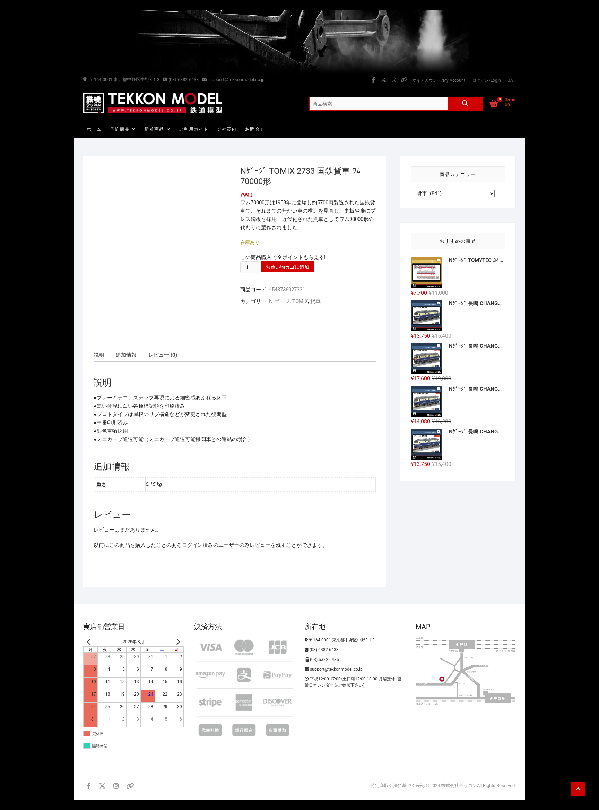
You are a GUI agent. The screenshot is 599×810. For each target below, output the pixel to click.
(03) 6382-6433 (324, 649)
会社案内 (227, 129)
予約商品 (120, 129)
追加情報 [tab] (126, 355)
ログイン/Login (486, 80)
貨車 (315, 301)
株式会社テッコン (459, 785)
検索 (465, 104)
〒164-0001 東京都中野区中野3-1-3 (123, 79)
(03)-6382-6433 (183, 79)
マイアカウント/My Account (438, 80)
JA (510, 80)
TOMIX (300, 301)
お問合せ (255, 129)
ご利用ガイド (194, 129)
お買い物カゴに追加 (287, 267)
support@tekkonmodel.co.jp (236, 79)
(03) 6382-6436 (324, 659)
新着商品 (154, 129)
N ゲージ (279, 301)
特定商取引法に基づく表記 (398, 785)
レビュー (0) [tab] (162, 355)
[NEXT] (177, 641)
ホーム (94, 129)
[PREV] (89, 641)
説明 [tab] (99, 355)
